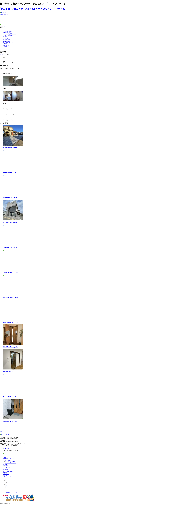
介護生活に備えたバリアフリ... (10, 272)
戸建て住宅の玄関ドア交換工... (10, 347)
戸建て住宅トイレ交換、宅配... (10, 421)
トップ (4, 29)
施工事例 (5, 36)
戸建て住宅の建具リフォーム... (10, 371)
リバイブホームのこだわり (9, 31)
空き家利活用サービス (10, 34)
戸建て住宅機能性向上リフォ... (10, 172)
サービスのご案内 (7, 32)
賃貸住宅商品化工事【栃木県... (10, 197)
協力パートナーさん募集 (9, 42)
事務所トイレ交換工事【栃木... (10, 297)
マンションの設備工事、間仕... (10, 396)
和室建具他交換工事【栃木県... (10, 247)
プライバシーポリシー (8, 476)
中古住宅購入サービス (10, 35)
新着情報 (5, 46)
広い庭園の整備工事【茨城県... (10, 147)
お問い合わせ (6, 45)
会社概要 (5, 43)
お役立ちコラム (6, 41)
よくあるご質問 (6, 39)
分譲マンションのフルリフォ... (10, 322)
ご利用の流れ (6, 38)
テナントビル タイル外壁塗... (10, 222)
